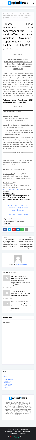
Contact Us (7, 387)
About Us (6, 378)
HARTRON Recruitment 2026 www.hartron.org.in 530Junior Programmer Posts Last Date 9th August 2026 (21, 305)
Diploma (9, 14)
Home (4, 14)
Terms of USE (7, 386)
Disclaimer (7, 382)
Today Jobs (7, 223)
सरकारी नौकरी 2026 (9, 49)
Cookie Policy (8, 381)
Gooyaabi (30, 437)
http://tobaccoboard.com (11, 189)
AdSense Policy (8, 379)
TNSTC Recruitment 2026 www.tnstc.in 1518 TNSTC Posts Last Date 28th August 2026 (20, 293)
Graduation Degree (9, 221)
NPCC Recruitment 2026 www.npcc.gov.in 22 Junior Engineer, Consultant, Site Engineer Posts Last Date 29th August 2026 (20, 281)
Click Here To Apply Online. (18, 215)
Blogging (16, 437)
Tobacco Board (20, 221)
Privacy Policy (8, 384)
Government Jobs (15, 219)
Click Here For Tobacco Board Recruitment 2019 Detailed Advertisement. (18, 208)
